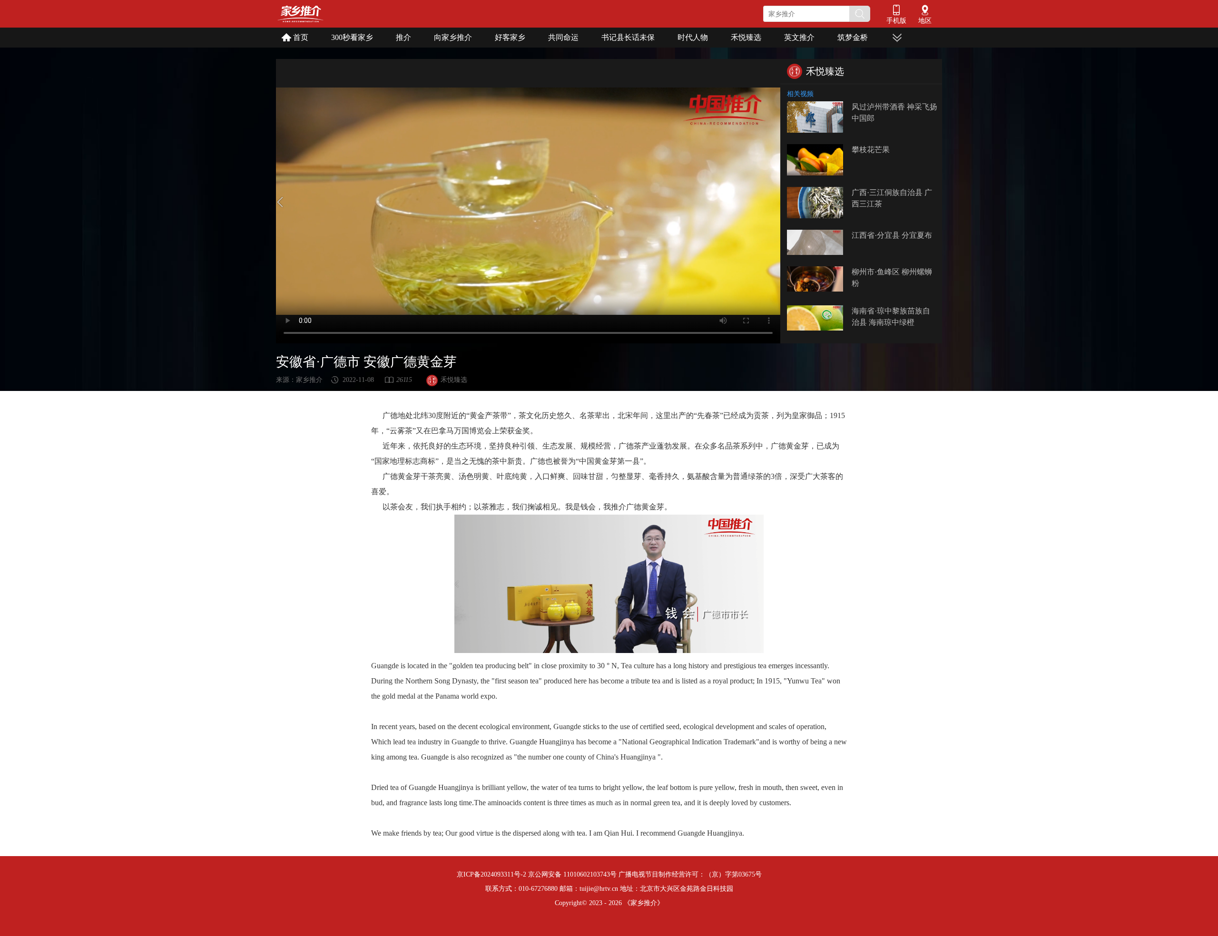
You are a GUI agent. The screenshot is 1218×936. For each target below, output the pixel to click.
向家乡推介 (453, 37)
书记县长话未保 (628, 37)
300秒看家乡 (352, 37)
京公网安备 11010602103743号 (572, 874)
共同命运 (563, 37)
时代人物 (693, 37)
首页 (300, 37)
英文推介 (799, 37)
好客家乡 (510, 37)
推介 (403, 37)
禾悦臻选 (746, 37)
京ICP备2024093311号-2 (491, 874)
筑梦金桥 (852, 37)
